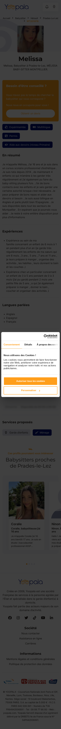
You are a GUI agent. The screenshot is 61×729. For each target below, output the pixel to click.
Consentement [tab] (12, 344)
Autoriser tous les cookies (30, 381)
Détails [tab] (28, 344)
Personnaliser (28, 390)
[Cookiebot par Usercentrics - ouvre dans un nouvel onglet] (43, 336)
